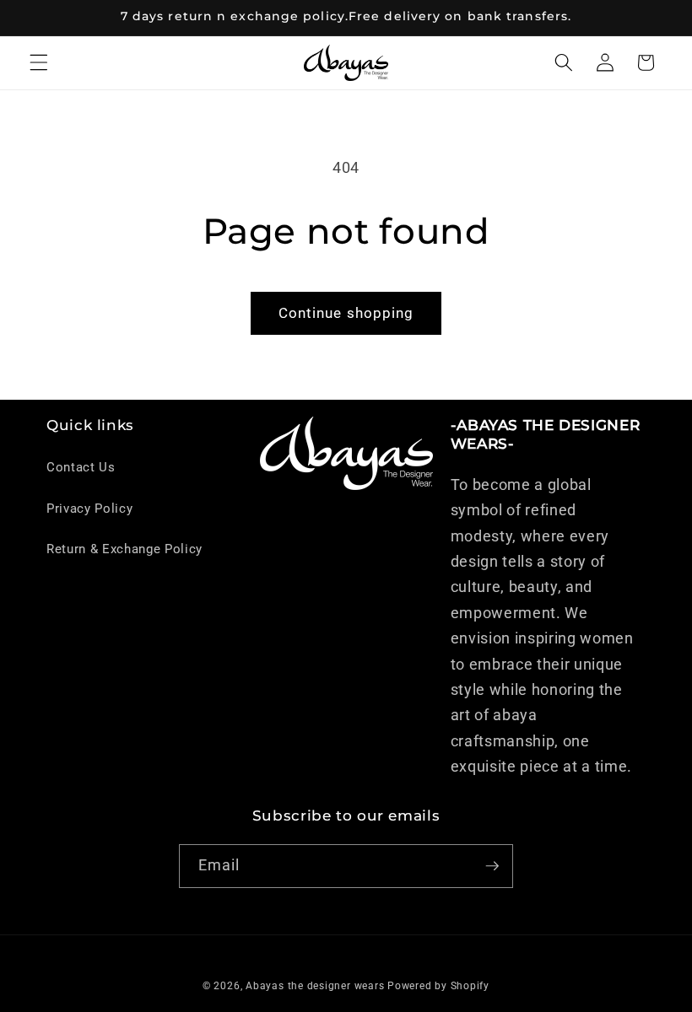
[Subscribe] (492, 866)
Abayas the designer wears (315, 986)
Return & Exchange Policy (124, 549)
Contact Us (81, 467)
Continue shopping (346, 313)
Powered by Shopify (438, 986)
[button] (39, 62)
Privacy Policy (89, 508)
